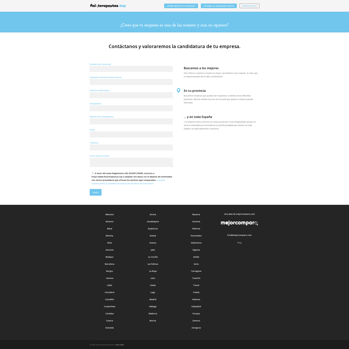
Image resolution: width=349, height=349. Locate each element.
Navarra (196, 214)
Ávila (109, 242)
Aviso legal (119, 345)
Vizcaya (196, 313)
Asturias (110, 250)
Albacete (109, 214)
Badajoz (109, 257)
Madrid (152, 299)
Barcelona (109, 264)
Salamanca (196, 242)
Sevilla (196, 257)
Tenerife (196, 278)
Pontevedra (196, 235)
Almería (109, 235)
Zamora (196, 320)
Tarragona (196, 271)
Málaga (153, 306)
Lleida (153, 285)
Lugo (153, 292)
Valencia (196, 299)
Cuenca (109, 320)
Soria (196, 264)
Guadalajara (153, 221)
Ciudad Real (109, 306)
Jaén (153, 250)
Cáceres (109, 278)
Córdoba (110, 313)
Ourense (196, 221)
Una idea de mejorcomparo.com (239, 214)
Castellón (109, 299)
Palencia (196, 228)
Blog (239, 242)
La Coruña (153, 257)
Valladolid (196, 306)
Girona (153, 214)
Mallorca (153, 313)
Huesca (152, 242)
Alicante (109, 221)
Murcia (153, 320)
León (153, 278)
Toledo (196, 292)
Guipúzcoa (153, 228)
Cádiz (109, 285)
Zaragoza (196, 327)
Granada (109, 327)
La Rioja (153, 271)
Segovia (196, 250)
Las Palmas (153, 264)
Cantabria (109, 292)
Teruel (196, 285)
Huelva (153, 235)
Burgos (109, 271)
